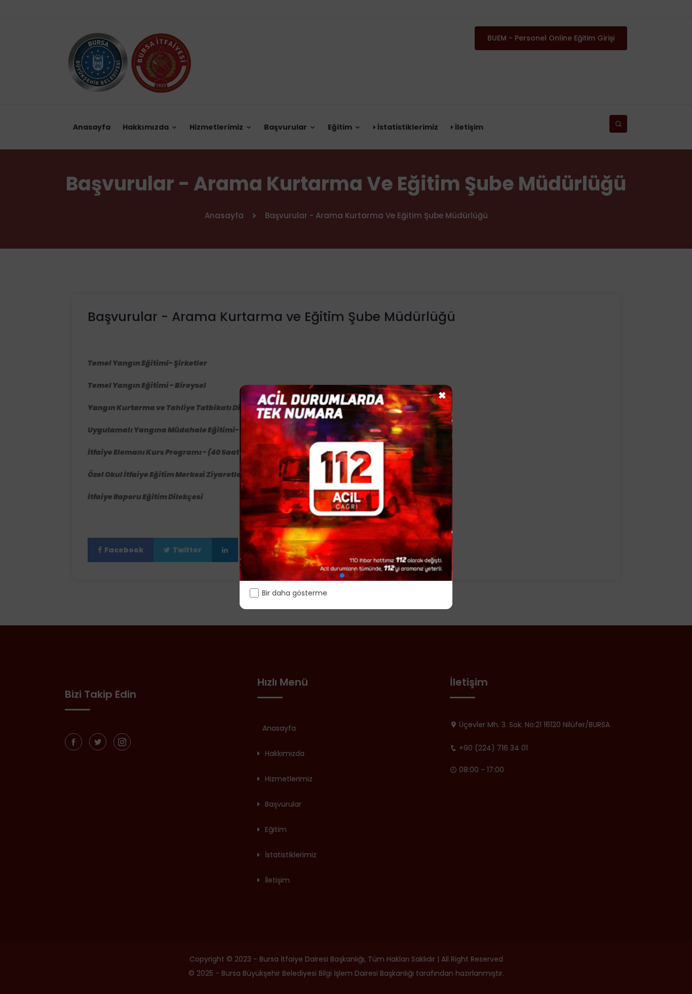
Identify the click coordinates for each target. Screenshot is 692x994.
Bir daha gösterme (294, 593)
